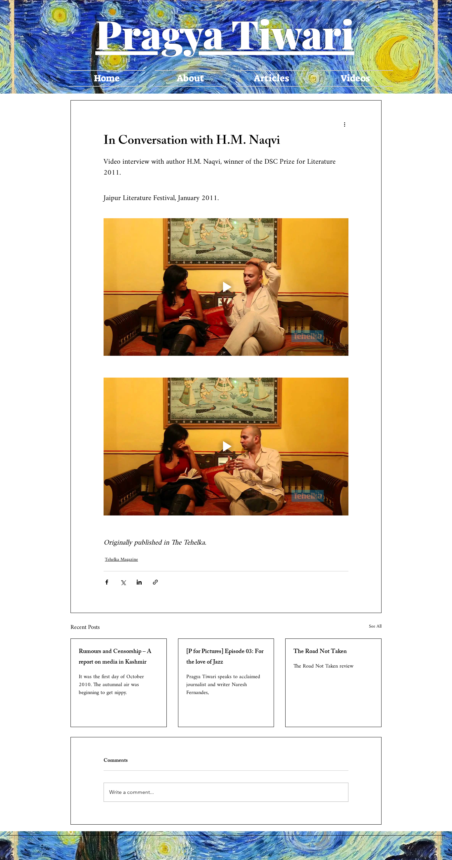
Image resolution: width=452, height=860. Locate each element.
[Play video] (226, 287)
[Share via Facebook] (107, 582)
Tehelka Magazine (121, 559)
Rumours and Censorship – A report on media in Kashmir (115, 657)
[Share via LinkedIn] (139, 582)
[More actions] (344, 124)
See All (375, 627)
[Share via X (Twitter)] (123, 582)
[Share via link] (155, 582)
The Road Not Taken (320, 652)
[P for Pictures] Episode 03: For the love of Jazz (224, 657)
